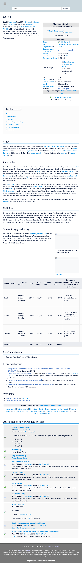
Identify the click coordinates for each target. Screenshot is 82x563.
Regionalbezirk (48, 47)
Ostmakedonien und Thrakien (68, 44)
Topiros (41, 413)
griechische (30, 24)
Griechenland (65, 42)
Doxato (41, 409)
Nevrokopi (25, 411)
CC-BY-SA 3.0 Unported (52, 546)
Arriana (63, 153)
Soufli (28, 518)
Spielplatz (59, 274)
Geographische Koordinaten (48, 50)
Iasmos (53, 409)
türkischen (68, 151)
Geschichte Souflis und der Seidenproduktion (25, 380)
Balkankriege (10, 184)
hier (20, 550)
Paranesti (48, 411)
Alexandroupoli (36, 153)
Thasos (35, 413)
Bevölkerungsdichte (50, 58)
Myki (13, 411)
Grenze (58, 151)
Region (45, 44)
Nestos (18, 411)
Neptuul (26, 525)
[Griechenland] (59, 42)
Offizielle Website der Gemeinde (17, 400)
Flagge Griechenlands (19, 458)
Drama (47, 409)
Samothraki (65, 411)
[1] (67, 55)
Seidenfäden (7, 176)
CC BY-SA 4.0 (41, 525)
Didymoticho (30, 151)
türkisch (12, 24)
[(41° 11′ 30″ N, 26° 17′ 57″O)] (66, 29)
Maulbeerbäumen (9, 191)
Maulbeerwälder (72, 176)
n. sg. (29, 22)
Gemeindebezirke (49, 82)
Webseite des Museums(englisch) (21, 373)
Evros (60, 47)
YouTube (25, 398)
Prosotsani (56, 411)
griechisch (12, 22)
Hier (28, 550)
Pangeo (41, 411)
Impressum (31, 560)
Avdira (25, 409)
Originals (48, 373)
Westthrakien (37, 186)
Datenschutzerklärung (46, 560)
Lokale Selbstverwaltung (49, 85)
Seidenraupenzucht (68, 171)
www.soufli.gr (62, 88)
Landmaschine (30, 528)
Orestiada (34, 411)
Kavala (59, 409)
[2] (27, 178)
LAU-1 (45, 79)
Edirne (38, 171)
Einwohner (46, 56)
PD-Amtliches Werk (25, 514)
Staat (45, 42)
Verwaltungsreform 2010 (38, 233)
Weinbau (6, 201)
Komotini (66, 409)
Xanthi (47, 413)
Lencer (65, 32)
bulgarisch (36, 22)
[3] (28, 178)
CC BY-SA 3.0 (71, 32)
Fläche (45, 53)
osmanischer (73, 167)
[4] (69, 222)
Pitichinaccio (28, 464)
